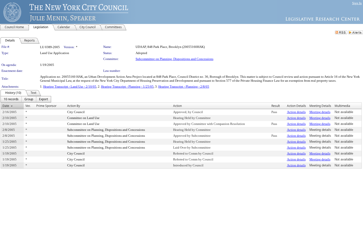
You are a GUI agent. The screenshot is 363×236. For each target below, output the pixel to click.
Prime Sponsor (46, 106)
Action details (296, 112)
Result (275, 106)
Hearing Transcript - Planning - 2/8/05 (183, 86)
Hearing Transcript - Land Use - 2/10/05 (69, 86)
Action (177, 106)
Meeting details (319, 112)
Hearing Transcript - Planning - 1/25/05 (127, 86)
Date (5, 106)
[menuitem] (11, 99)
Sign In (357, 3)
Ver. (27, 106)
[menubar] (25, 99)
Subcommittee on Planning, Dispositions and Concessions (174, 59)
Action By (73, 106)
